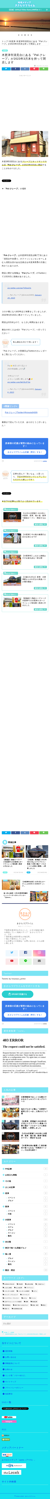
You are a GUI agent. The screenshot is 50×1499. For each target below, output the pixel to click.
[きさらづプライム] (25, 5)
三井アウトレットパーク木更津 (12, 1301)
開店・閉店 (26, 1270)
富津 (25, 1207)
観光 (27, 1236)
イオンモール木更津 (23, 1291)
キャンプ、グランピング (11, 1294)
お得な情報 (30, 1284)
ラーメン (27, 1233)
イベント (27, 1198)
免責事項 (8, 1394)
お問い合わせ (10, 1357)
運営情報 (8, 1351)
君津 (25, 1193)
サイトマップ (10, 1382)
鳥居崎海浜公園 (17, 1308)
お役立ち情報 (25, 1175)
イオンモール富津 (9, 1291)
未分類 (25, 1242)
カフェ (27, 1227)
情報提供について (12, 1363)
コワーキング (25, 1294)
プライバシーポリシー (14, 1388)
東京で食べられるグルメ (21, 1305)
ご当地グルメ (40, 1284)
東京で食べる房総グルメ (25, 1248)
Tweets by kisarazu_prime (14, 979)
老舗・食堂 (35, 1305)
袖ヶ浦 (25, 1254)
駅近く (44, 1305)
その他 (25, 1181)
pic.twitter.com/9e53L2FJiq (19, 382)
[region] (25, 25)
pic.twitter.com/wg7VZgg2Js (19, 288)
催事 (27, 1301)
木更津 (5, 50)
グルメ (27, 1201)
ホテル (25, 1298)
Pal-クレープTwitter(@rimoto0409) (21, 412)
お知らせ (8, 1369)
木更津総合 (7, 1305)
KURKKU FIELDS (9, 1284)
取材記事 (34, 1301)
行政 (27, 1214)
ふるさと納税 (8, 1287)
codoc (45, 461)
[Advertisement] (25, 102)
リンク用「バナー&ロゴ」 (15, 1375)
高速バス (6, 1308)
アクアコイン (29, 1287)
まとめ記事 (25, 1187)
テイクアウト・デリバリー (11, 1298)
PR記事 (25, 1169)
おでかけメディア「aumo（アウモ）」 (19, 1460)
